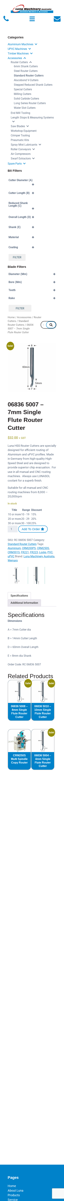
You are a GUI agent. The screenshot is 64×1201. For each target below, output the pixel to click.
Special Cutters (23, 89)
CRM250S (43, 548)
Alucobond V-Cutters (26, 80)
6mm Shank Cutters (26, 66)
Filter (17, 257)
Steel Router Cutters (26, 71)
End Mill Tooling (20, 113)
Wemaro (13, 560)
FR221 (25, 552)
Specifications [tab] (19, 595)
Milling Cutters (22, 94)
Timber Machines (18, 53)
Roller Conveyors (21, 149)
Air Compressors (21, 154)
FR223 (34, 552)
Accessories (15, 58)
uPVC (11, 556)
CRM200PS (29, 548)
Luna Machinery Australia (39, 556)
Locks (42, 552)
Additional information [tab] (24, 602)
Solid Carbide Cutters (26, 98)
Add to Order (31, 529)
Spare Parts (15, 163)
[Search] (51, 324)
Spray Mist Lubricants (24, 144)
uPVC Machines (17, 49)
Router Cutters (19, 62)
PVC (50, 552)
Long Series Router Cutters (30, 103)
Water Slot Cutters (24, 107)
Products (14, 1195)
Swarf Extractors (21, 158)
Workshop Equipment (24, 130)
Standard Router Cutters (29, 75)
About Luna (15, 1190)
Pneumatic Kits (20, 140)
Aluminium (14, 548)
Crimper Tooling (20, 135)
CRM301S (14, 552)
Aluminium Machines (20, 44)
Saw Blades (18, 126)
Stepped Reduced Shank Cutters (33, 84)
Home (11, 317)
